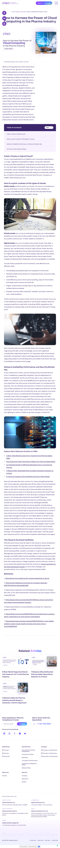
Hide (47, 127)
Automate (6, 756)
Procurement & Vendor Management (28, 750)
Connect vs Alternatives (49, 750)
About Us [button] (24, 772)
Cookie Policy (55, 840)
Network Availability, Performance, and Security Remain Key (24, 144)
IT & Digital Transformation (30, 760)
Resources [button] (5, 772)
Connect (6, 750)
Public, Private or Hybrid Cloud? (16, 134)
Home (13, 11)
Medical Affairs (26, 768)
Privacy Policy (33, 840)
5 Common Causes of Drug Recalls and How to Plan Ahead (28, 477)
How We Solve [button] (26, 747)
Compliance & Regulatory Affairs (29, 764)
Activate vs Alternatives (49, 753)
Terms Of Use (41, 840)
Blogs (18, 11)
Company (24, 775)
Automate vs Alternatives (50, 756)
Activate (23, 11)
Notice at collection (23, 846)
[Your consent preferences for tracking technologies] (57, 845)
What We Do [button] (6, 747)
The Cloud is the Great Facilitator (16, 149)
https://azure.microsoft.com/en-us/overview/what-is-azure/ (27, 578)
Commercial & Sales (28, 754)
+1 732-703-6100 (44, 724)
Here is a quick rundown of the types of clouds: (21, 139)
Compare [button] (44, 747)
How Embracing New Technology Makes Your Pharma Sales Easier (30, 462)
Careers (24, 782)
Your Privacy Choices (32, 846)
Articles (4, 775)
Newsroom (25, 779)
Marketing (25, 757)
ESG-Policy (47, 840)
